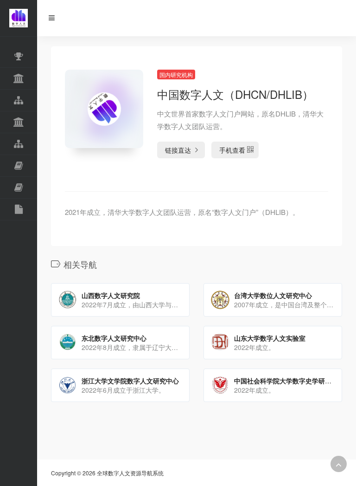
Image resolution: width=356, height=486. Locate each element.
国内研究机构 (176, 74)
